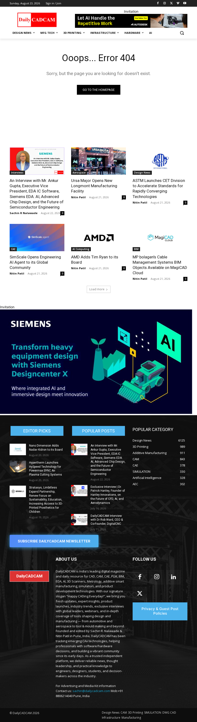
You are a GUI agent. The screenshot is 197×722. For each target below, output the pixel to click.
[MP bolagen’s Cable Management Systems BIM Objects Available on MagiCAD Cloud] (160, 237)
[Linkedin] (173, 577)
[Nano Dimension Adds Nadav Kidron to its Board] (18, 449)
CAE (13, 249)
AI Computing (81, 249)
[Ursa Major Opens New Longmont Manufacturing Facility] (98, 161)
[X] (171, 3)
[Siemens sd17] (96, 413)
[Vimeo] (178, 3)
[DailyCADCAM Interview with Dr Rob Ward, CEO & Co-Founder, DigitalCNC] (79, 519)
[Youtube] (184, 3)
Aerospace (79, 172)
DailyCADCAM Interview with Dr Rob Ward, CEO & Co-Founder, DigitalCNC (107, 520)
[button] (181, 33)
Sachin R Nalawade (23, 213)
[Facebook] (158, 3)
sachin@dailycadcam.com (91, 691)
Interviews (17, 172)
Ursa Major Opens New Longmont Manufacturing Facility (94, 185)
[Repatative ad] (131, 21)
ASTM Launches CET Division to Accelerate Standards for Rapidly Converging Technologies (159, 188)
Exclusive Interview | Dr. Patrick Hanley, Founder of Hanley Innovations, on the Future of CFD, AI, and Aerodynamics (108, 495)
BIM (136, 249)
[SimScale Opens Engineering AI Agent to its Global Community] (37, 237)
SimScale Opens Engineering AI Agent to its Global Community (35, 262)
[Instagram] (164, 3)
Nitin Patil (78, 197)
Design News (142, 172)
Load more (97, 289)
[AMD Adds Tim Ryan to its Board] (98, 237)
